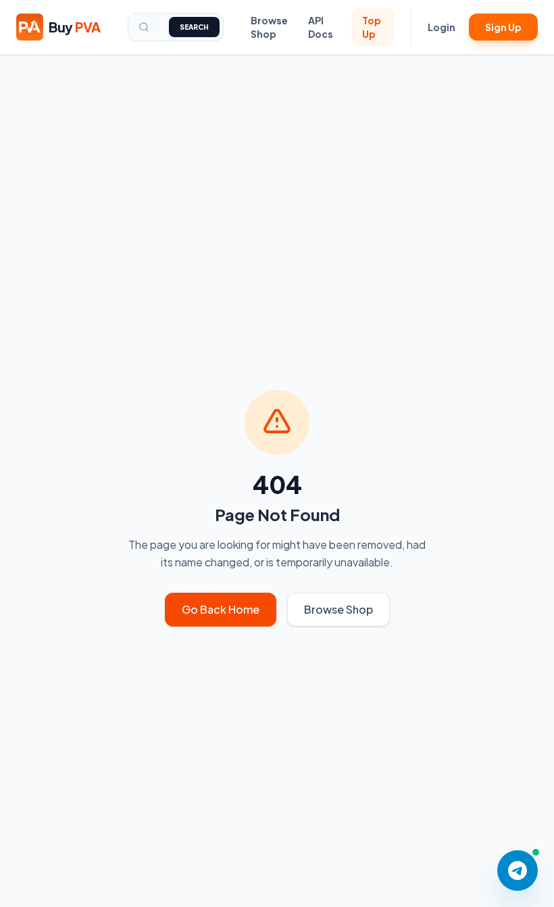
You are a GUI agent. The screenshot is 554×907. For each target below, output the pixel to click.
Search (194, 27)
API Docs (320, 27)
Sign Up (503, 27)
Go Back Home (220, 609)
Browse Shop (269, 27)
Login (441, 27)
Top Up (371, 27)
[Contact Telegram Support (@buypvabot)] (517, 870)
